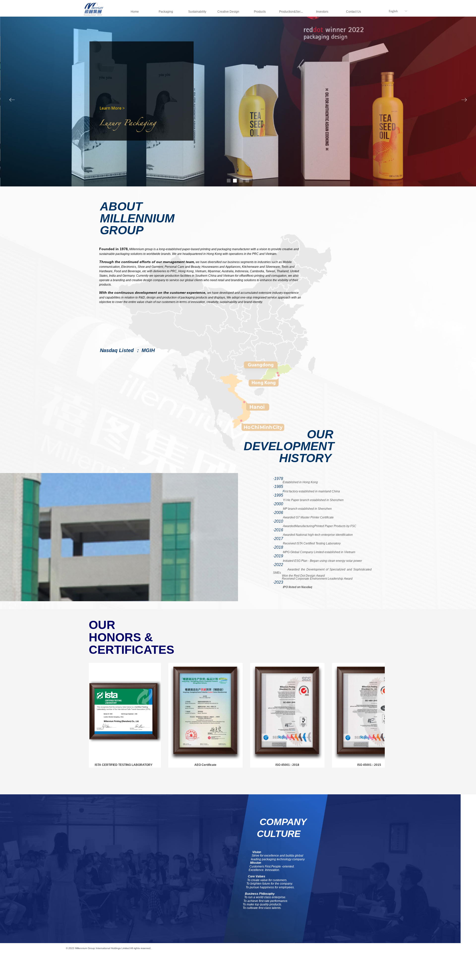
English (393, 11)
